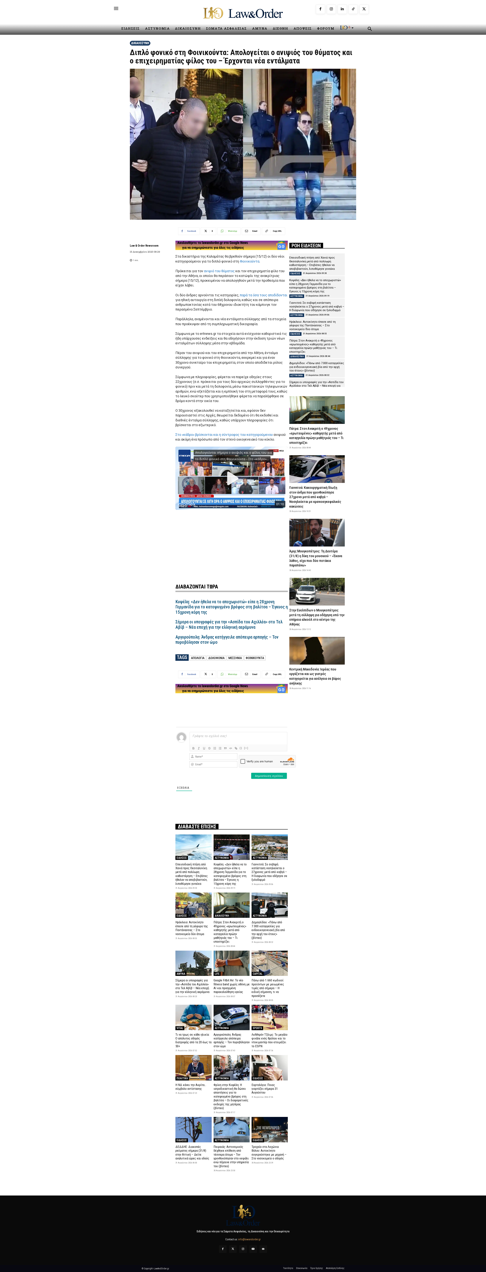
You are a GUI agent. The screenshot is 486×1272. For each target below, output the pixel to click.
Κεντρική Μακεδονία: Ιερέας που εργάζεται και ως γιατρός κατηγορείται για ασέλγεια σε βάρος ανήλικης (315, 676)
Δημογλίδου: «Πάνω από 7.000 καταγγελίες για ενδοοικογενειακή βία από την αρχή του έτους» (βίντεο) (268, 930)
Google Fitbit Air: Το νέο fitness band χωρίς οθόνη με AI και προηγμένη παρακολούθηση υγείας (232, 986)
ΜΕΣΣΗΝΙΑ (235, 658)
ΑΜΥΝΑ (181, 973)
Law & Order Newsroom (144, 245)
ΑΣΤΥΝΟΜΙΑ (222, 857)
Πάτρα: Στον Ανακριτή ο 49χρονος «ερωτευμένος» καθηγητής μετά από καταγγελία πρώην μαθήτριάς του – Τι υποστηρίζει (230, 931)
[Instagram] (331, 9)
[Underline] (204, 748)
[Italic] (198, 748)
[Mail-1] (263, 1249)
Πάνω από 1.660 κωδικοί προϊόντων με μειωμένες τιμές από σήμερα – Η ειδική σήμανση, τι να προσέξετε (268, 988)
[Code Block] (230, 748)
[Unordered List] (220, 748)
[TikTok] (353, 9)
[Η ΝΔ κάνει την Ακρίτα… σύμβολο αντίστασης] (193, 1067)
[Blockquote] (225, 748)
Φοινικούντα (249, 261)
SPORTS (257, 1028)
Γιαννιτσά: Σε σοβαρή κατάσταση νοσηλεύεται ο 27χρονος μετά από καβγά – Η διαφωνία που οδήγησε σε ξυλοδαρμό (269, 872)
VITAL (180, 1028)
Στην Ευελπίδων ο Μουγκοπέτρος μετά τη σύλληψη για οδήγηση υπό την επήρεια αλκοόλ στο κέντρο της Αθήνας (316, 617)
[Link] (236, 748)
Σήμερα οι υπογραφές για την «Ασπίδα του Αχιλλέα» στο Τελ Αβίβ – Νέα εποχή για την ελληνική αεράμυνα (228, 624)
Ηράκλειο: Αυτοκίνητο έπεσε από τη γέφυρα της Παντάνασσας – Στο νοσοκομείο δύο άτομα (191, 928)
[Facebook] (320, 9)
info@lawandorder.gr (249, 1239)
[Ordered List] (214, 748)
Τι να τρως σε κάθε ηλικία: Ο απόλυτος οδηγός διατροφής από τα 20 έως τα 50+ (193, 1040)
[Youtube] (253, 1249)
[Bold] (193, 748)
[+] (246, 748)
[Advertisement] (231, 542)
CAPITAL (258, 973)
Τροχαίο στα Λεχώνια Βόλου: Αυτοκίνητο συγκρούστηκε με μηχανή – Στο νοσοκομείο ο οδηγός (269, 1152)
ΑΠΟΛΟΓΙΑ (197, 658)
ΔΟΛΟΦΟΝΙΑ (216, 658)
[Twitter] (233, 1249)
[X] (364, 9)
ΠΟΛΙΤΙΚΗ (182, 1078)
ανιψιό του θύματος (219, 271)
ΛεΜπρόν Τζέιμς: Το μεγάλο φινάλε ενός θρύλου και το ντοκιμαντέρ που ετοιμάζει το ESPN (269, 1040)
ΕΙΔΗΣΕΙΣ (182, 857)
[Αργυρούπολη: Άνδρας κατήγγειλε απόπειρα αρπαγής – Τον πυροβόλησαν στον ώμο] (232, 1017)
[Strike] (209, 748)
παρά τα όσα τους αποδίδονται (263, 295)
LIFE (217, 973)
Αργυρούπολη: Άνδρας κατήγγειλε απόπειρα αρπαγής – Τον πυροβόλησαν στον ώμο (227, 640)
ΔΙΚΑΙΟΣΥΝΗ (140, 43)
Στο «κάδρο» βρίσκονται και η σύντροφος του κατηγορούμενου (224, 435)
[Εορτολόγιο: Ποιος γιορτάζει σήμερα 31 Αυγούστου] (270, 1067)
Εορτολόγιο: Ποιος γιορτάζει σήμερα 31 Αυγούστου (265, 1089)
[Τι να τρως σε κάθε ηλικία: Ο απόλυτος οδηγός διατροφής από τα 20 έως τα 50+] (193, 1017)
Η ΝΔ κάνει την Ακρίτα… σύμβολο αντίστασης (190, 1087)
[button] (369, 29)
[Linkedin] (342, 9)
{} (241, 748)
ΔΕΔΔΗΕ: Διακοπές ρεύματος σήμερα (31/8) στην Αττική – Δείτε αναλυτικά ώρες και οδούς (192, 1152)
